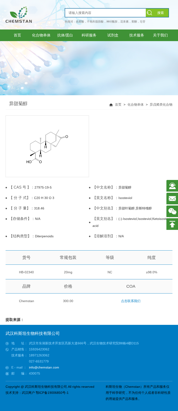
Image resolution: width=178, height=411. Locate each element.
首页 (118, 104)
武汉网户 (28, 393)
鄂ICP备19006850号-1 (52, 393)
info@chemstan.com (44, 367)
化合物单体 (135, 104)
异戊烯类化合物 (161, 104)
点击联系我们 (130, 301)
